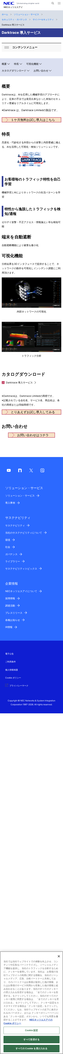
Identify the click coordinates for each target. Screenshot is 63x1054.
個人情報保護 (11, 669)
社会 (7, 547)
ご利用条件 (10, 661)
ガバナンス (11, 554)
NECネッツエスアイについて (21, 591)
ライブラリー (12, 561)
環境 (7, 540)
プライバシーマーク (18, 685)
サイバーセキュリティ (43, 19)
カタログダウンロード (14, 70)
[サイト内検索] (53, 3)
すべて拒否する (31, 1039)
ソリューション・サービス (26, 14)
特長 (16, 63)
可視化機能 (32, 63)
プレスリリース (13, 612)
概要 (4, 63)
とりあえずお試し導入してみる (33, 412)
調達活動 (10, 605)
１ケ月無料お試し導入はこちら (33, 120)
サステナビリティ (15, 525)
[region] (31, 1002)
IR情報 (8, 627)
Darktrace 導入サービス (19, 382)
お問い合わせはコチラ (33, 435)
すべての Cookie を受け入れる (31, 1048)
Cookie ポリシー (13, 677)
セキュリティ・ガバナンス (14, 19)
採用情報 (10, 598)
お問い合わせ (41, 70)
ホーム (5, 14)
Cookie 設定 (31, 1030)
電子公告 (9, 653)
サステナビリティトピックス (21, 568)
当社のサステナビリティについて (23, 532)
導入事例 (10, 502)
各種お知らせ (12, 620)
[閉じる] (59, 956)
